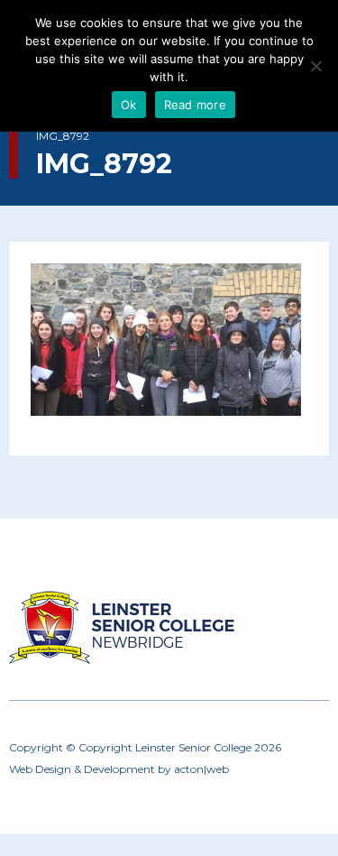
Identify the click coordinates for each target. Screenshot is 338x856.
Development (119, 769)
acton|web (201, 769)
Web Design (40, 769)
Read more (195, 104)
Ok (129, 104)
